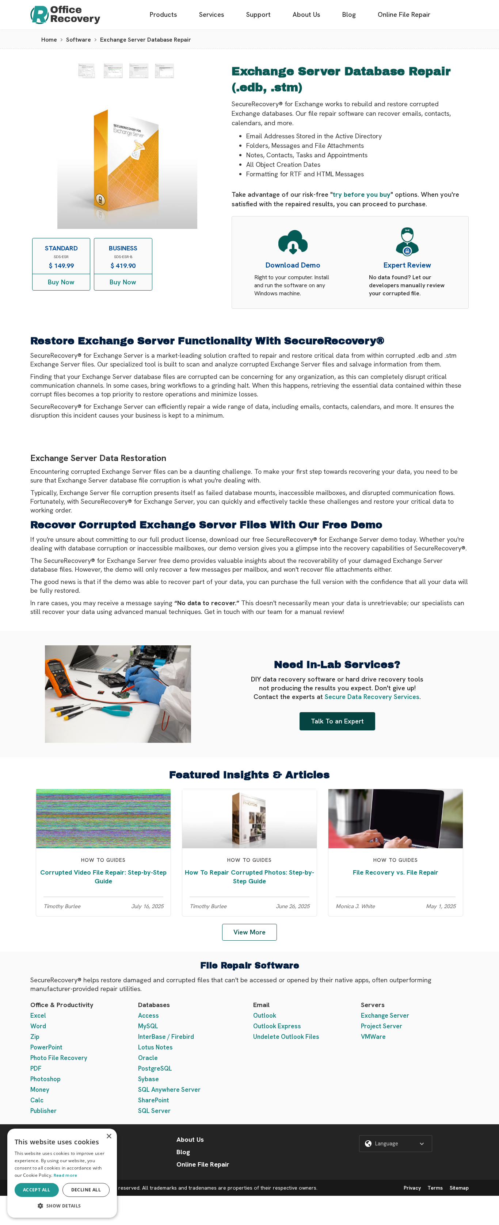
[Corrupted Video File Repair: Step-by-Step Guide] (103, 818)
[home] (65, 14)
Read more (65, 1175)
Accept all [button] (36, 1190)
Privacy (412, 1187)
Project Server (381, 1026)
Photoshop (45, 1079)
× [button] (108, 1136)
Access (148, 1015)
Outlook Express (277, 1026)
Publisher (43, 1111)
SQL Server (154, 1111)
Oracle (148, 1058)
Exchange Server (385, 1015)
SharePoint (153, 1100)
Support (258, 14)
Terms (435, 1187)
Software (78, 39)
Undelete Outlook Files (286, 1037)
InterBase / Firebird (166, 1037)
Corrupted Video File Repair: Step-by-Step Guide (103, 876)
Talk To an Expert (337, 721)
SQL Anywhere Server (169, 1090)
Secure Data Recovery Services (372, 696)
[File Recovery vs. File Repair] (395, 818)
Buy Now (61, 282)
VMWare (373, 1037)
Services (211, 14)
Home (49, 39)
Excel (38, 1015)
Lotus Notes (155, 1047)
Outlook (264, 1015)
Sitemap (459, 1187)
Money (39, 1090)
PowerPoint (46, 1047)
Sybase (148, 1079)
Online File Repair (404, 14)
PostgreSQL (155, 1068)
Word (38, 1026)
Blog (349, 14)
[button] (395, 1143)
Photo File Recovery (58, 1058)
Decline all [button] (86, 1190)
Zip (34, 1037)
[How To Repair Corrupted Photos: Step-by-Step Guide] (249, 818)
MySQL (148, 1026)
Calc (36, 1100)
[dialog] (62, 1173)
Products (163, 14)
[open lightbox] (86, 71)
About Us (306, 14)
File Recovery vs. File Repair (395, 872)
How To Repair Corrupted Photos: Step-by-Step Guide (249, 876)
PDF (36, 1068)
